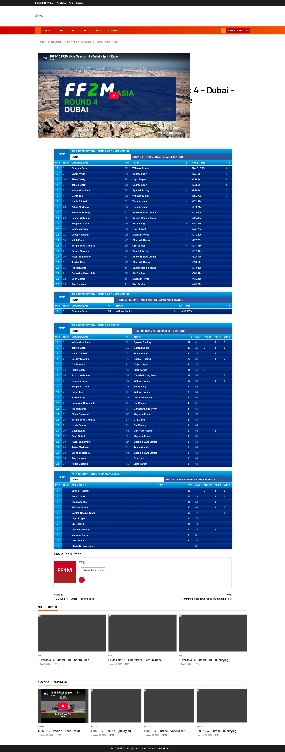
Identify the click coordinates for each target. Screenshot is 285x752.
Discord (80, 3)
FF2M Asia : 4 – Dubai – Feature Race (73, 596)
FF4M (99, 30)
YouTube (61, 3)
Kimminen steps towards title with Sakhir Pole (207, 596)
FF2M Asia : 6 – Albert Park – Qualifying (203, 660)
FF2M (74, 30)
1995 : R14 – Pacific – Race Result (59, 731)
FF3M (87, 30)
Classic (41, 726)
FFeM (62, 30)
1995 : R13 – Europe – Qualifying (216, 731)
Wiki (71, 3)
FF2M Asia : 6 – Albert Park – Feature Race (135, 660)
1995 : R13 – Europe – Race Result (165, 731)
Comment (113, 30)
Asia (149, 82)
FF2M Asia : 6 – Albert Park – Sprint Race (64, 660)
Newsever (153, 748)
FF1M (47, 30)
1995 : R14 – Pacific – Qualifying (111, 731)
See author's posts (93, 570)
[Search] (219, 31)
